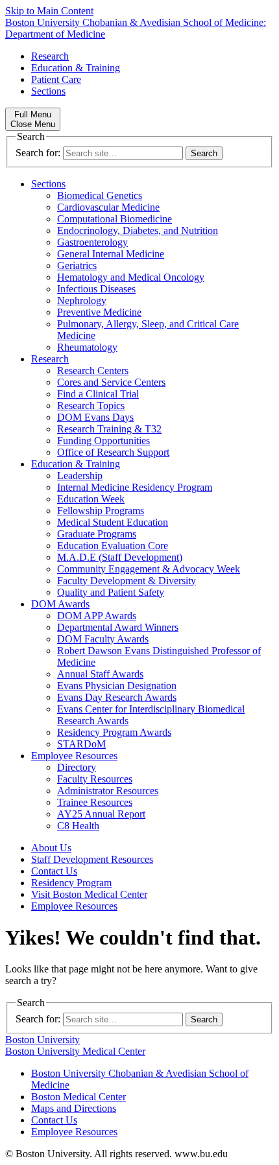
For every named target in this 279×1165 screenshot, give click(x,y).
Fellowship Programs (100, 510)
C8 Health (78, 825)
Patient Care (56, 79)
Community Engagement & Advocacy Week (148, 568)
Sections (48, 91)
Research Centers (92, 370)
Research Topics (91, 405)
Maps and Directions (73, 1108)
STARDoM (81, 743)
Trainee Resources (94, 802)
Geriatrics (77, 265)
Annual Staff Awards (100, 673)
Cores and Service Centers (111, 382)
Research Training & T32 (109, 428)
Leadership (80, 475)
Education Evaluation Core (112, 545)
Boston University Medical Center (75, 1051)
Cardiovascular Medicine (108, 207)
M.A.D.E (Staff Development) (119, 557)
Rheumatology (87, 347)
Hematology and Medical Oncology (130, 277)
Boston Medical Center (78, 1096)
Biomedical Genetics (99, 195)
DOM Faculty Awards (103, 638)
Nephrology (81, 300)
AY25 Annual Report (101, 813)
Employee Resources (74, 755)
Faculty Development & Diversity (126, 580)
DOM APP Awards (96, 615)
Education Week (91, 498)
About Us (51, 847)
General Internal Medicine (110, 253)
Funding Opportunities (103, 440)
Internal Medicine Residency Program (134, 487)
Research (50, 56)
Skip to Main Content (49, 10)
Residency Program (71, 882)
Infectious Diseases (96, 288)
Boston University (42, 1039)
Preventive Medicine (99, 312)
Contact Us (54, 871)
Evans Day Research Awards (116, 697)
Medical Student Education (112, 522)
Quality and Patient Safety (110, 592)
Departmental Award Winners (117, 627)
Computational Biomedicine (114, 218)
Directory (76, 767)
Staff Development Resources (92, 859)
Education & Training (75, 67)
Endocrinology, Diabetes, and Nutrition (137, 230)
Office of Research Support (113, 452)
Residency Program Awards (114, 732)
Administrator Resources (107, 790)
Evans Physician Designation (116, 685)
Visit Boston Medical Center (89, 894)
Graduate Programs (96, 533)
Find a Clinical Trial (98, 393)
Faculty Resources (94, 778)
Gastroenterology (92, 242)
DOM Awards (60, 603)
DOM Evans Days (95, 417)
